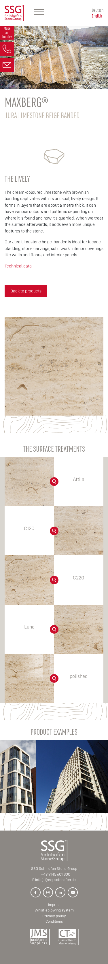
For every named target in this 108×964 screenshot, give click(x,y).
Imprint (54, 905)
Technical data (18, 265)
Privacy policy (54, 916)
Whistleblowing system (54, 910)
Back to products (25, 290)
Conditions (54, 921)
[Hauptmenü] (39, 13)
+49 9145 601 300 (55, 874)
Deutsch (97, 10)
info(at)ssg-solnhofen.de (55, 880)
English (97, 15)
